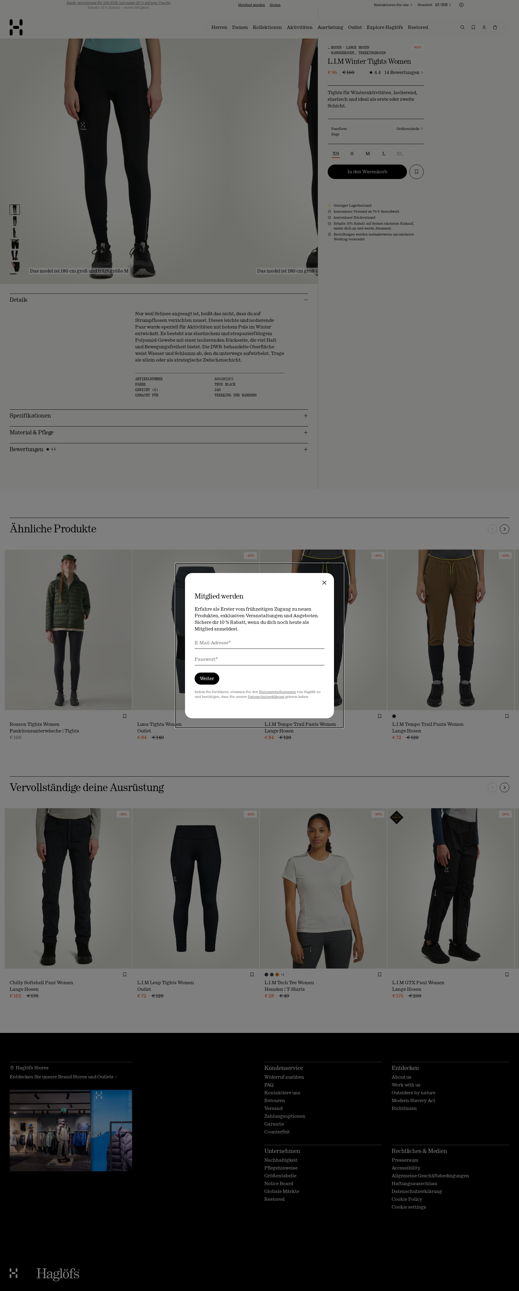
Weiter (207, 678)
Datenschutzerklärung (266, 697)
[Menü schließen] (324, 582)
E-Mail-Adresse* (213, 643)
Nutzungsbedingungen (277, 692)
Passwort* (206, 659)
